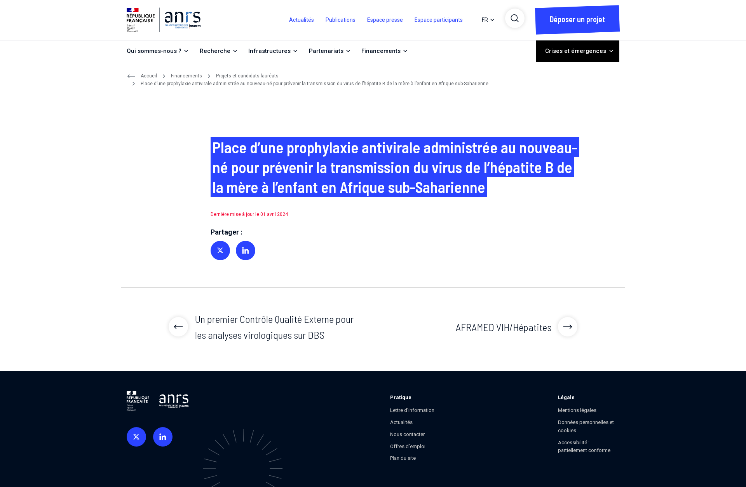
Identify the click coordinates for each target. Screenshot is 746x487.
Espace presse (385, 20)
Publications (341, 20)
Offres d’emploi (407, 446)
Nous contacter (407, 434)
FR (485, 20)
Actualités (301, 20)
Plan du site (403, 458)
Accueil (149, 76)
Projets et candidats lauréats (247, 76)
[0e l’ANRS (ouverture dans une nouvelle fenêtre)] (136, 437)
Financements (186, 76)
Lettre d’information (412, 410)
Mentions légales (577, 410)
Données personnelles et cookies (586, 426)
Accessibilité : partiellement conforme (584, 447)
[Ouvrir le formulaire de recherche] (515, 18)
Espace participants (439, 20)
